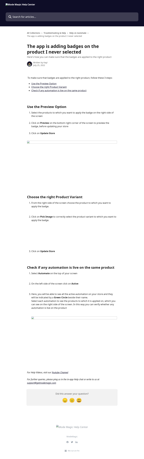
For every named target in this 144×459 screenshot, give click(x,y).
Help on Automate (77, 33)
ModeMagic (72, 436)
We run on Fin (73, 450)
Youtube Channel (60, 372)
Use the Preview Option (44, 83)
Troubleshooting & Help (55, 33)
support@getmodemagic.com (41, 382)
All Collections (33, 33)
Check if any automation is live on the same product (58, 90)
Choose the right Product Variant (49, 87)
